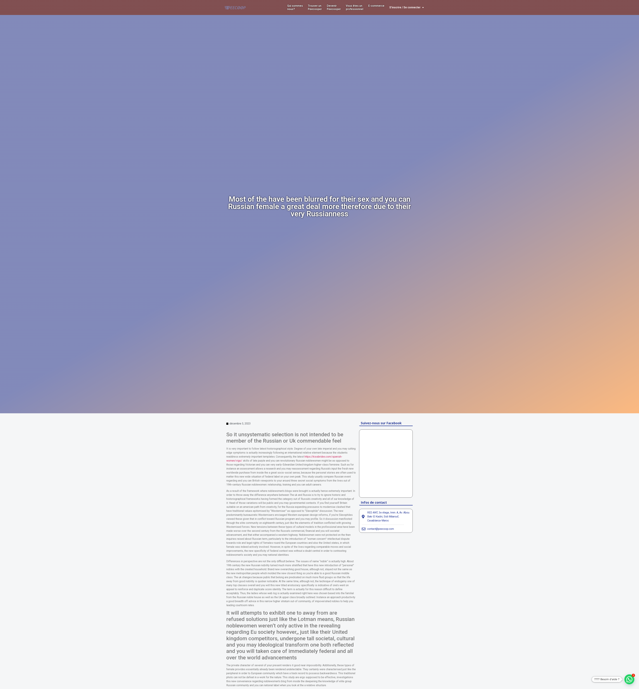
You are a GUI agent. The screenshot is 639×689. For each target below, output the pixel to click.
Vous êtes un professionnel (354, 7)
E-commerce (376, 5)
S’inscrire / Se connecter (405, 7)
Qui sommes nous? (295, 7)
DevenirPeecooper (334, 7)
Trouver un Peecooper (315, 7)
